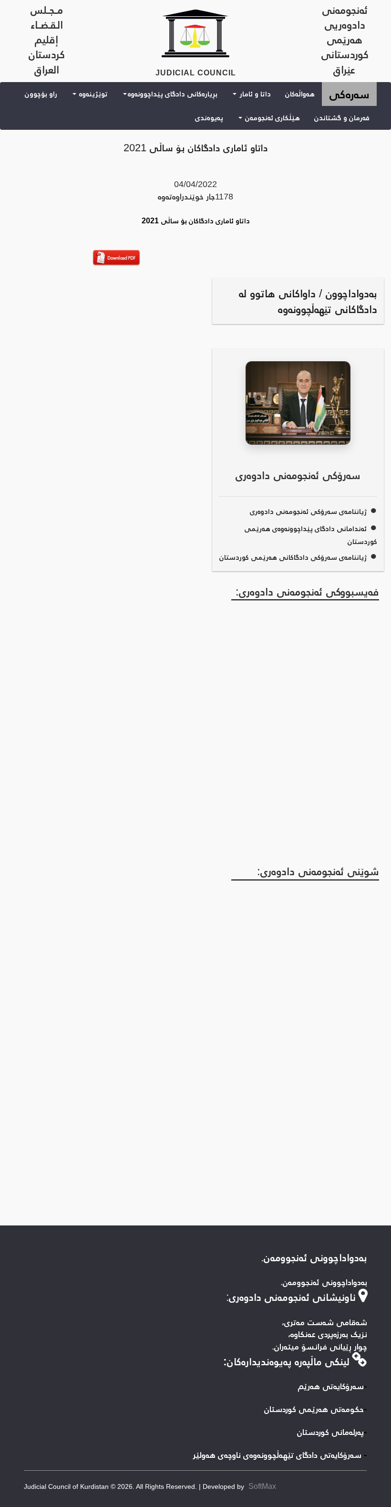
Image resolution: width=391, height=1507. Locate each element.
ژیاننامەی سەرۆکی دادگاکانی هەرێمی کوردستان (293, 557)
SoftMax (262, 1486)
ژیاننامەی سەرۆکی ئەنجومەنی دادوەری (308, 511)
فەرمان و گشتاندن (342, 118)
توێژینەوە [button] (92, 94)
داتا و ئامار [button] (254, 94)
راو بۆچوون (41, 94)
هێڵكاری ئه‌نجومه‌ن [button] (271, 118)
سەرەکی (346, 93)
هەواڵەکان (300, 94)
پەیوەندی (209, 118)
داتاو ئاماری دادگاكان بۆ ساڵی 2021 (195, 148)
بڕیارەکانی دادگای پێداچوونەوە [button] (172, 94)
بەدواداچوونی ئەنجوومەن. (314, 1257)
